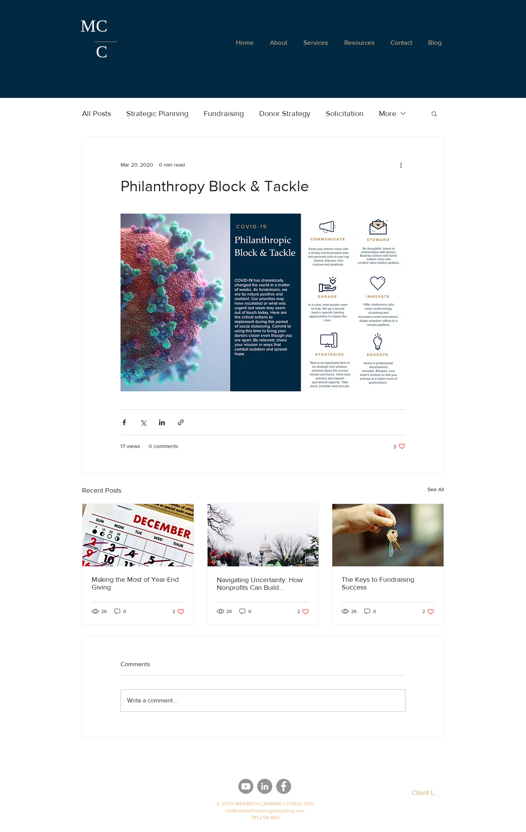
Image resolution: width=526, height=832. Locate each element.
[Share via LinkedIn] (162, 422)
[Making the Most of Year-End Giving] (138, 535)
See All (435, 489)
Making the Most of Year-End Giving (135, 583)
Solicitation (345, 113)
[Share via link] (180, 422)
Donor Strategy (284, 113)
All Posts (96, 113)
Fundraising (224, 113)
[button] (401, 42)
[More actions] (400, 164)
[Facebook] (283, 786)
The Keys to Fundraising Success (378, 583)
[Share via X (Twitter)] (143, 422)
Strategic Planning (157, 113)
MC (93, 25)
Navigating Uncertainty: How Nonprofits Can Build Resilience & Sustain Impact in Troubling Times (262, 583)
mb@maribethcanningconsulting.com (265, 810)
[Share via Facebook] (124, 422)
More (387, 113)
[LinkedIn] (264, 786)
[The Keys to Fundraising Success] (388, 535)
